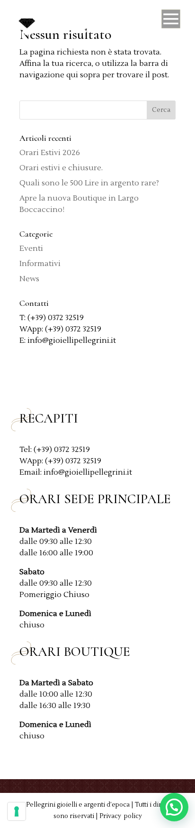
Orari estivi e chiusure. (61, 168)
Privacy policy (120, 816)
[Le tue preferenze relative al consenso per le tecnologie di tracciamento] (17, 811)
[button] (174, 807)
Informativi (40, 263)
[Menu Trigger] (171, 21)
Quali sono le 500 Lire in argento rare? (89, 183)
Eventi (31, 248)
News (29, 279)
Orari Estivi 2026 (49, 152)
